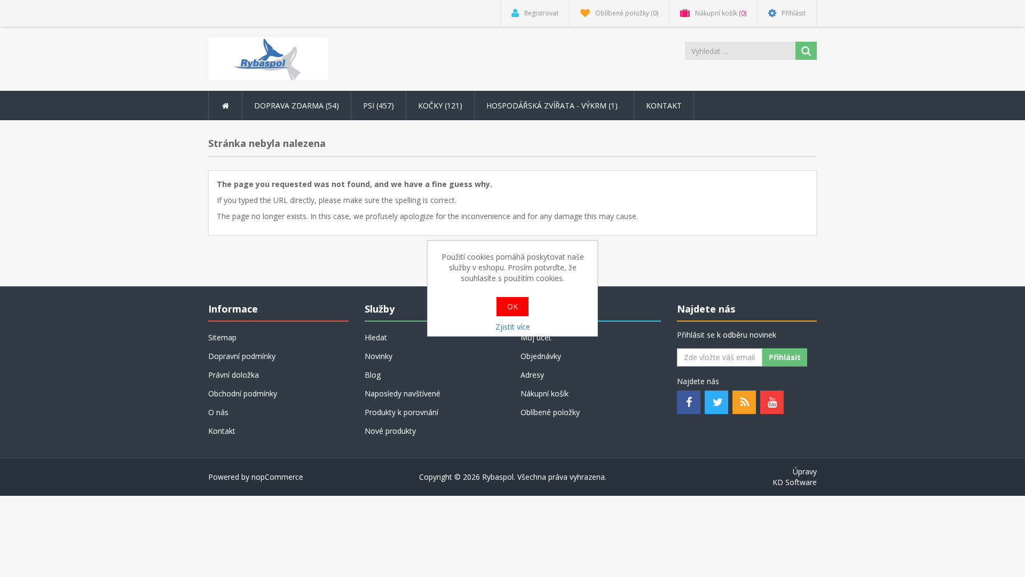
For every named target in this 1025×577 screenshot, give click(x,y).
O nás (218, 412)
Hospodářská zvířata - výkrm (553, 105)
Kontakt (664, 105)
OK (512, 306)
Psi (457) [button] (378, 105)
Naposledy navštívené (402, 393)
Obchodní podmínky (242, 393)
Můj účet (536, 337)
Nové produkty (390, 431)
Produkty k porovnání (401, 412)
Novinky (378, 356)
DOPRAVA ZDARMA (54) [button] (296, 105)
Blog (373, 375)
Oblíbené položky (550, 412)
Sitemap (222, 337)
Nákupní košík (545, 393)
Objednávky (541, 356)
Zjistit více (512, 327)
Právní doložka (233, 375)
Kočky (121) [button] (440, 105)
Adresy (532, 375)
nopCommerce (277, 477)
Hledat (376, 337)
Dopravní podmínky (241, 356)
